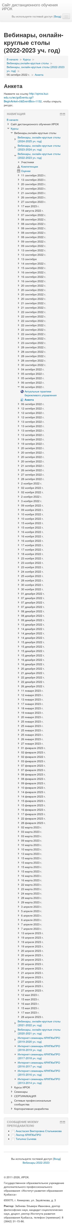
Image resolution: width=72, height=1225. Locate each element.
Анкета (39, 74)
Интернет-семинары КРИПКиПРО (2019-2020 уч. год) (39, 1039)
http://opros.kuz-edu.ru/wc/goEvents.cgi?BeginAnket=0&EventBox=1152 (26, 97)
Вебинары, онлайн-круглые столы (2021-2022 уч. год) (39, 1023)
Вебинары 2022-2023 (36, 1162)
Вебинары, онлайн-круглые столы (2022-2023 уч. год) (39, 155)
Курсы (14, 128)
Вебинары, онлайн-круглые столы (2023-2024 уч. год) (39, 147)
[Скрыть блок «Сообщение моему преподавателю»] (61, 1122)
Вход (57, 16)
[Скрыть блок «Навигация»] (61, 114)
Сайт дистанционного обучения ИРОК (30, 6)
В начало (12, 120)
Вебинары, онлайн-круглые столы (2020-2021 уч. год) (39, 1031)
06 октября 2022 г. (18, 74)
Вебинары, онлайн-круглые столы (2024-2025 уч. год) (39, 139)
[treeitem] (36, 120)
